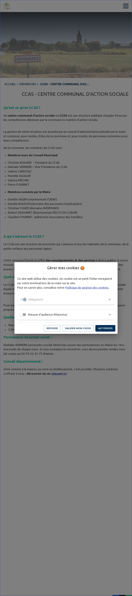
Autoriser (105, 328)
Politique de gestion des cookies (87, 287)
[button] (66, 299)
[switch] (21, 314)
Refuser (52, 328)
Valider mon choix (78, 328)
